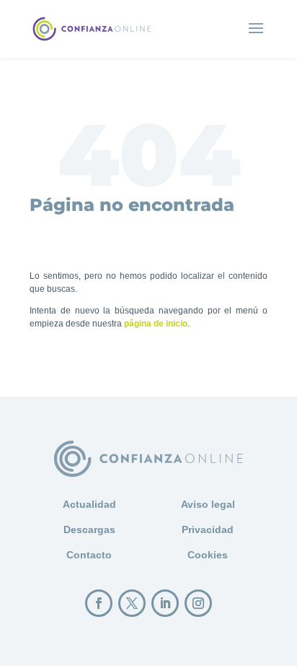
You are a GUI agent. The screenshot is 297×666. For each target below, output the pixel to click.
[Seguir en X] (132, 603)
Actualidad (89, 504)
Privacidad (208, 529)
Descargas (89, 529)
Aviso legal (208, 504)
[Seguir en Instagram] (198, 603)
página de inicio (155, 324)
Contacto (89, 555)
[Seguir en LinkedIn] (165, 603)
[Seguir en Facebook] (98, 603)
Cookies (207, 555)
